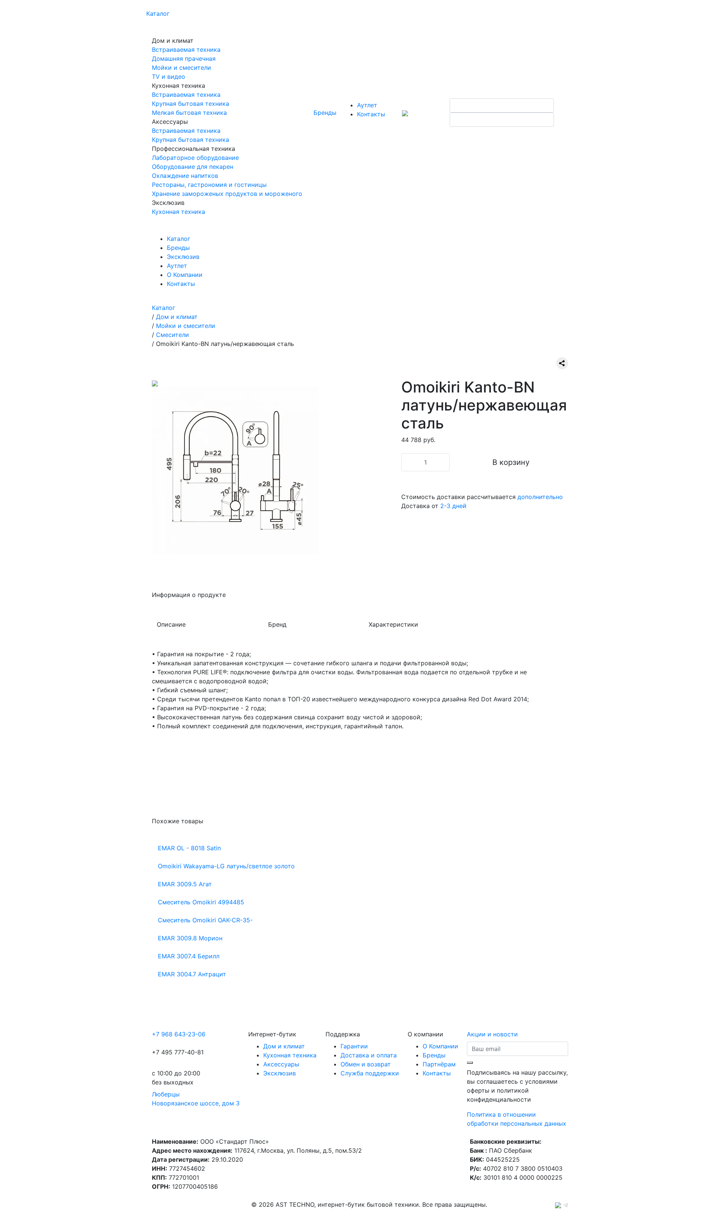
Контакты (371, 114)
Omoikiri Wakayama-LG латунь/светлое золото (226, 866)
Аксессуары (281, 1064)
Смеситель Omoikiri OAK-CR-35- (205, 920)
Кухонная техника (289, 1055)
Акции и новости (492, 1034)
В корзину (511, 462)
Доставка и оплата (368, 1055)
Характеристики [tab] (393, 624)
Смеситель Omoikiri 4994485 (201, 902)
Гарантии (354, 1046)
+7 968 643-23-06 (179, 1034)
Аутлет (367, 105)
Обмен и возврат (365, 1064)
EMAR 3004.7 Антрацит (192, 974)
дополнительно (540, 497)
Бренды (325, 112)
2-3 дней (453, 506)
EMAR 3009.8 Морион (190, 938)
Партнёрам (439, 1064)
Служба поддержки (369, 1073)
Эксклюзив (183, 256)
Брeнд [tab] (277, 624)
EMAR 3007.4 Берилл (188, 956)
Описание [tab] (171, 624)
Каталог (158, 13)
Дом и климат (284, 1046)
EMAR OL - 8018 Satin (189, 848)
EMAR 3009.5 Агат (185, 884)
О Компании (184, 274)
